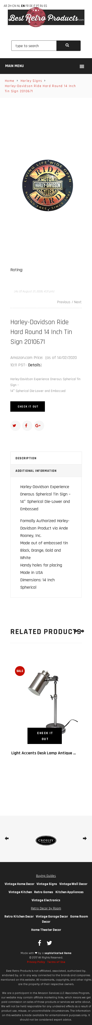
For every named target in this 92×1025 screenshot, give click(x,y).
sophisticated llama (57, 953)
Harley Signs (31, 81)
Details (34, 365)
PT (37, 6)
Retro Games (43, 892)
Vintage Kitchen (20, 892)
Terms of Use (56, 962)
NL (18, 6)
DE (31, 6)
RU (41, 6)
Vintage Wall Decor (73, 884)
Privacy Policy (36, 962)
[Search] (68, 45)
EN (23, 6)
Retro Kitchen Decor (19, 916)
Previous (63, 302)
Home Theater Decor (46, 930)
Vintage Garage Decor (52, 916)
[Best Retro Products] (46, 17)
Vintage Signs (47, 884)
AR (5, 6)
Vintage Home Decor (19, 884)
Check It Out (28, 406)
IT (34, 6)
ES (45, 6)
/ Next (77, 302)
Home (9, 81)
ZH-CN (12, 6)
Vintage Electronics (46, 900)
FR (27, 6)
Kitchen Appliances (69, 892)
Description (25, 458)
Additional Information (35, 471)
